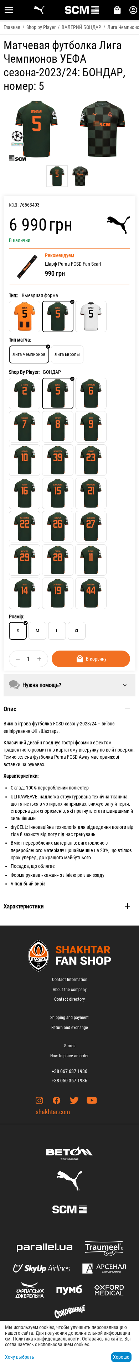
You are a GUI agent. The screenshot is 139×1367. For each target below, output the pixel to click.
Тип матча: (20, 340)
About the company (70, 989)
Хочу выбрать (19, 1357)
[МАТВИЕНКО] (24, 526)
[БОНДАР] (57, 393)
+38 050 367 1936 (69, 1080)
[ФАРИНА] (57, 560)
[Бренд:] (118, 225)
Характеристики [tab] (24, 906)
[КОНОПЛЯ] (57, 526)
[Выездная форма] (57, 316)
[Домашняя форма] (24, 316)
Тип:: (13, 295)
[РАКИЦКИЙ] (91, 593)
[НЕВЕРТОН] (57, 460)
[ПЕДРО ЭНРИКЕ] (91, 460)
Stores (69, 1045)
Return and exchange (69, 1027)
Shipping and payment (69, 1017)
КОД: (14, 205)
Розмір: (16, 616)
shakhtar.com (53, 1112)
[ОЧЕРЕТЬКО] (91, 526)
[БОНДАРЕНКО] (91, 493)
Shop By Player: (24, 372)
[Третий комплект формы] (91, 316)
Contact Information (69, 979)
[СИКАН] (24, 593)
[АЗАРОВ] (24, 493)
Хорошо (121, 1357)
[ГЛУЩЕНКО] (57, 493)
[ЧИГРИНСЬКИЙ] (57, 593)
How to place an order (69, 1055)
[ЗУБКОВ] (91, 560)
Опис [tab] (10, 709)
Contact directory (69, 999)
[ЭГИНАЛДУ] (24, 427)
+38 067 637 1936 (69, 1071)
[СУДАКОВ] (24, 460)
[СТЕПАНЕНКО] (91, 393)
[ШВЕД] (91, 427)
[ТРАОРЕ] (24, 393)
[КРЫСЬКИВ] (57, 427)
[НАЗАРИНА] (24, 560)
